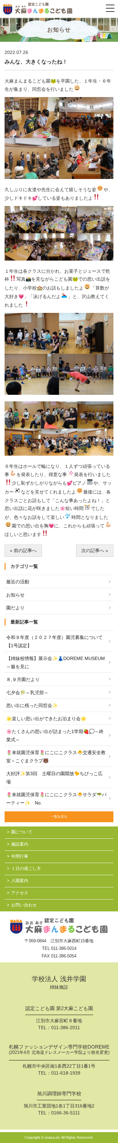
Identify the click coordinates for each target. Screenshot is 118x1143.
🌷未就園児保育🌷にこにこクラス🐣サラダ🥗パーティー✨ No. (56, 798)
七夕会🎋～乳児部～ (27, 692)
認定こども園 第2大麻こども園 (59, 1008)
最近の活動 (17, 581)
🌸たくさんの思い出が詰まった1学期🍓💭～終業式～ (55, 735)
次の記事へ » (94, 550)
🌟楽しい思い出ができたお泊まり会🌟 (46, 718)
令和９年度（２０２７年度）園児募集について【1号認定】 (54, 641)
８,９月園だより (23, 679)
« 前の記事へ (23, 550)
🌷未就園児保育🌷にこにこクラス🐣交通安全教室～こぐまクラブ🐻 (56, 756)
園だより (15, 607)
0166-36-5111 (65, 1112)
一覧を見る (59, 816)
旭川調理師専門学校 (59, 1093)
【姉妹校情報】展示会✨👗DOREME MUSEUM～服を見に (55, 662)
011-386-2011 (65, 1027)
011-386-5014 (63, 948)
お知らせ (15, 594)
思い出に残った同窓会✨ (32, 705)
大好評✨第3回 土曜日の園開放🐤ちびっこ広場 (54, 777)
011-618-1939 (65, 1073)
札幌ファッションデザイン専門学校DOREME (59, 1049)
